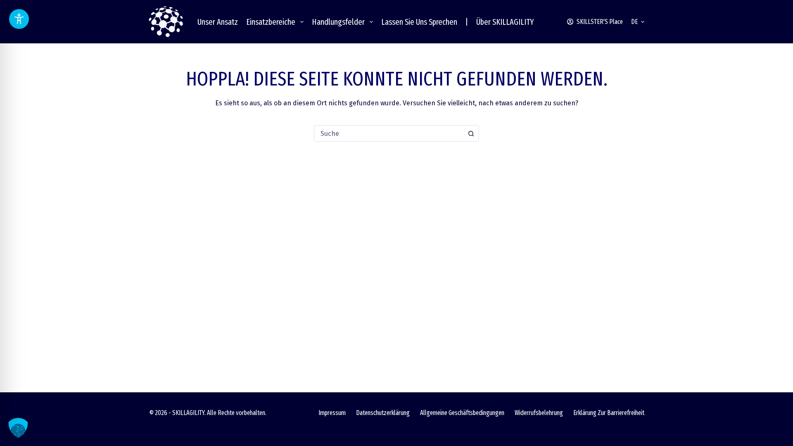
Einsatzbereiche (270, 22)
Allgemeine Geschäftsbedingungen (462, 413)
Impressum (332, 413)
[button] (637, 22)
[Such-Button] (471, 133)
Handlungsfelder (338, 22)
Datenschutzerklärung (383, 413)
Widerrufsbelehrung (539, 413)
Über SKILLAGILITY (505, 22)
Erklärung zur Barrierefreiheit (608, 413)
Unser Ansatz (217, 22)
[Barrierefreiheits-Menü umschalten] (19, 19)
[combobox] (388, 133)
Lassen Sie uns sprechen (419, 22)
